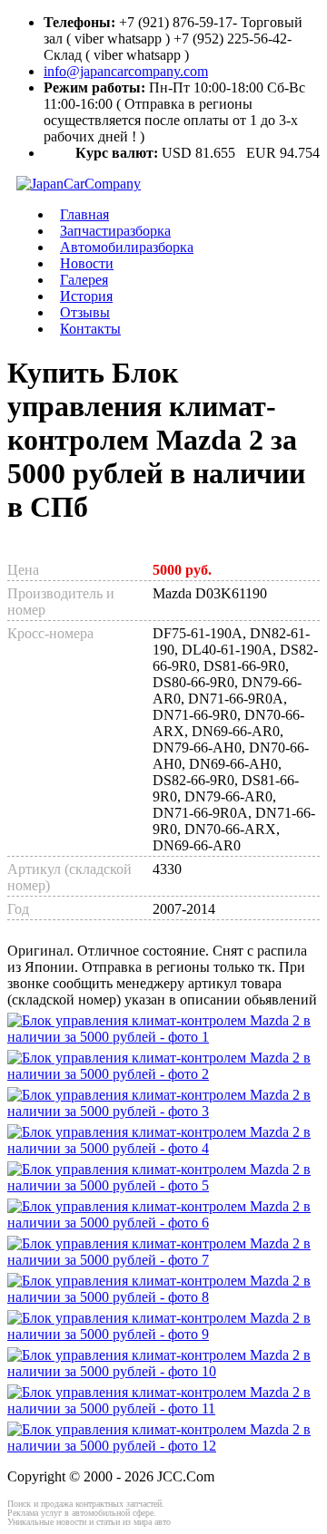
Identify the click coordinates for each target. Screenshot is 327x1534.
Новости (87, 263)
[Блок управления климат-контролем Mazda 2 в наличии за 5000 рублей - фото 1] (163, 1036)
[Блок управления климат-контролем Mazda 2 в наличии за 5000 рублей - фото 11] (163, 1408)
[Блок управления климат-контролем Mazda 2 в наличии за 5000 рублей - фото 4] (163, 1148)
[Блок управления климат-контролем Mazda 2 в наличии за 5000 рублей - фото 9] (163, 1334)
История (86, 296)
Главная (84, 214)
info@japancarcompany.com (126, 71)
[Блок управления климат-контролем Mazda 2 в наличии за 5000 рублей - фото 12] (163, 1445)
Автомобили (126, 247)
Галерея (84, 279)
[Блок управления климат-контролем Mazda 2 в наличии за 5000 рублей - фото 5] (163, 1185)
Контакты (90, 328)
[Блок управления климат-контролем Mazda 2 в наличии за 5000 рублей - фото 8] (163, 1297)
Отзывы (85, 312)
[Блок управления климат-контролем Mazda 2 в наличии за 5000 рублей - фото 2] (163, 1074)
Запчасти (115, 230)
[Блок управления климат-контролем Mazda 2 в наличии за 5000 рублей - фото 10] (163, 1371)
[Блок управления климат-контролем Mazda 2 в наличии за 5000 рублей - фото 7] (163, 1259)
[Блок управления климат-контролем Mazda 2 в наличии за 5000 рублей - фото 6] (163, 1222)
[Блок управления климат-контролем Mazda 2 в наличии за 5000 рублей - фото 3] (163, 1111)
